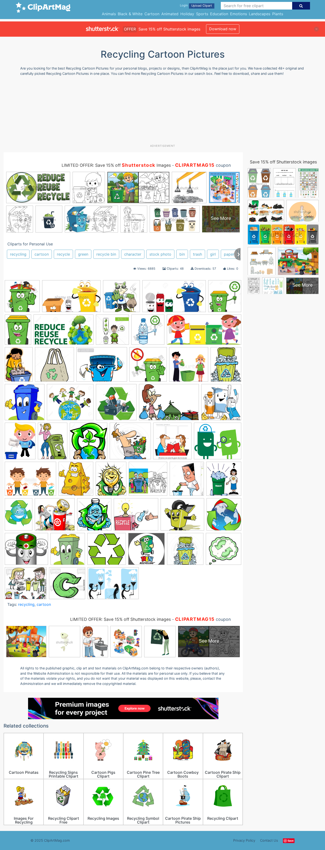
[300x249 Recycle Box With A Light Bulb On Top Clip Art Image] (136, 516)
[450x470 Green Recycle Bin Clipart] (22, 298)
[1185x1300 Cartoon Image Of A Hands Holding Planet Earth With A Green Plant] (88, 443)
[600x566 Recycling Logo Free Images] (107, 551)
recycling (18, 254)
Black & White (130, 13)
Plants (277, 13)
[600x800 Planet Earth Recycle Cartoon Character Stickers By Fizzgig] (18, 516)
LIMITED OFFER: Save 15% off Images (116, 165)
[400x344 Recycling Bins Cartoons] (25, 585)
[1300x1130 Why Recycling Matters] (70, 404)
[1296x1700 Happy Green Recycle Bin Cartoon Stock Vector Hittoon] (18, 332)
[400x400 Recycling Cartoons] (67, 585)
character (132, 254)
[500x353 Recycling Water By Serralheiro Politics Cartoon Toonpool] (113, 585)
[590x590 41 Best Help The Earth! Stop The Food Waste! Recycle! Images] (116, 404)
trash (197, 254)
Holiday (187, 13)
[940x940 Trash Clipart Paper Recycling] (185, 551)
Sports (202, 13)
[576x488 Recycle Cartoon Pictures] (182, 516)
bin (182, 254)
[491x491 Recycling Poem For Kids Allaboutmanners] (146, 551)
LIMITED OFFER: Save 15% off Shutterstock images (120, 619)
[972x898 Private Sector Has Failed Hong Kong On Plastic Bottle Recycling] (54, 516)
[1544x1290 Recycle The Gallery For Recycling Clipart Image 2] (26, 551)
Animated (169, 13)
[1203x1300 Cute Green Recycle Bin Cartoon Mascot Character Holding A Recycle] (224, 298)
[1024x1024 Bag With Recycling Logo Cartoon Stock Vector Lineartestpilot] (54, 366)
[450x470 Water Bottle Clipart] (148, 332)
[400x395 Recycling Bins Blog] (121, 298)
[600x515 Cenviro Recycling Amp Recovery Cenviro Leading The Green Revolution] (217, 443)
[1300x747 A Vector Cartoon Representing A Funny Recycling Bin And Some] (174, 298)
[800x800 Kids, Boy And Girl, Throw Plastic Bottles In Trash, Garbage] (188, 366)
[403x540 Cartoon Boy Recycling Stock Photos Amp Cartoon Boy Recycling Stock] (20, 443)
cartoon (41, 254)
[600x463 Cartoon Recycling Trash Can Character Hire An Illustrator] (102, 366)
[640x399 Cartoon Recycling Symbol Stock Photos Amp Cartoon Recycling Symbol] (71, 298)
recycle (63, 254)
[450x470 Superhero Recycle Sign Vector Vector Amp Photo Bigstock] (112, 332)
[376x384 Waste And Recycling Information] (24, 404)
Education (219, 13)
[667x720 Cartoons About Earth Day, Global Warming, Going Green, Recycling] (172, 443)
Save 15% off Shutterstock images (283, 161)
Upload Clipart (201, 5)
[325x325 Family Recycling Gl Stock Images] (148, 481)
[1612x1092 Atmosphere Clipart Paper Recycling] (169, 404)
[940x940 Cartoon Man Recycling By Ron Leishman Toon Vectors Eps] (130, 443)
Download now (222, 28)
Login (184, 5)
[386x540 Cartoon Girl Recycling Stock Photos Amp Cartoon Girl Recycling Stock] (52, 443)
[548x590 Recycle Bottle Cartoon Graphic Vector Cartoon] (94, 516)
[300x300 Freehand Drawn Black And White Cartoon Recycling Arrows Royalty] (223, 550)
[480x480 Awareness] (221, 404)
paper (229, 254)
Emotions (238, 13)
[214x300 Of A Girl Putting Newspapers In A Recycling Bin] (18, 366)
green (83, 254)
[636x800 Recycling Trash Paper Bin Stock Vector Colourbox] (226, 366)
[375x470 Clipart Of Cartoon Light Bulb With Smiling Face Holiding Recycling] (111, 481)
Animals (109, 13)
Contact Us (269, 840)
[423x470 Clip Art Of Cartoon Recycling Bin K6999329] (76, 481)
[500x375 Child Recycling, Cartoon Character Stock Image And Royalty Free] (30, 481)
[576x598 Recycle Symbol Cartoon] (224, 516)
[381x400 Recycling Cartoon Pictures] (68, 551)
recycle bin (106, 254)
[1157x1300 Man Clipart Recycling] (187, 481)
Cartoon (151, 13)
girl (213, 254)
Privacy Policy (244, 840)
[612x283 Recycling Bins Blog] (204, 332)
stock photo (160, 254)
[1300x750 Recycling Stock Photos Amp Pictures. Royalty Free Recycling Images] (63, 332)
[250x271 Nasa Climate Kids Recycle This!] (224, 480)
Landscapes (259, 13)
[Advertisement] (162, 112)
